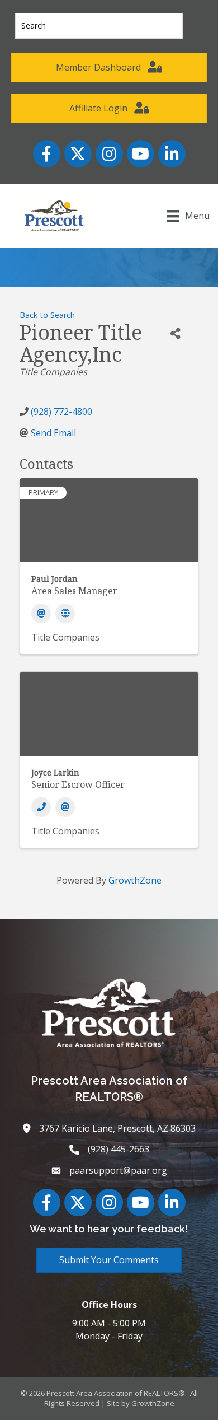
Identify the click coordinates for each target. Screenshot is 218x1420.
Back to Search (47, 315)
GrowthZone (135, 880)
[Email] (41, 613)
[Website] (65, 613)
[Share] (175, 334)
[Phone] (41, 807)
